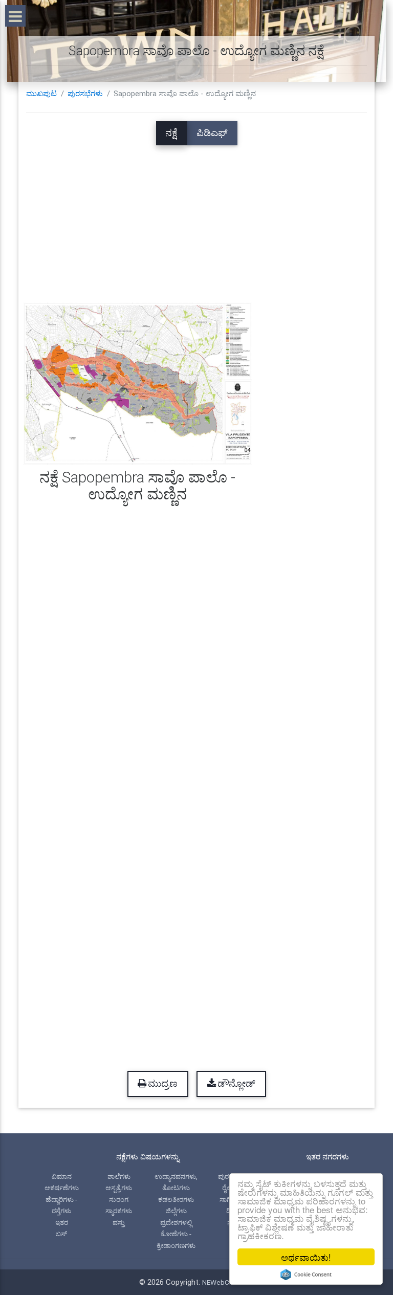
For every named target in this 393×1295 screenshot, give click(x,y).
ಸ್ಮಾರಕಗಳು (118, 1210)
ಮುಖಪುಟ (41, 93)
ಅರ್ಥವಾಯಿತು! (306, 1256)
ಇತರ (61, 1222)
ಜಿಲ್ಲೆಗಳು (176, 1210)
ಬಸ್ (61, 1234)
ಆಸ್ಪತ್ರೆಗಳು (118, 1187)
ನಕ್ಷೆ (171, 133)
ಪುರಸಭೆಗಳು (85, 93)
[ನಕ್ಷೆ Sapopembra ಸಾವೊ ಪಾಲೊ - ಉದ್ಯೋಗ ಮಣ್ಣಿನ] (137, 383)
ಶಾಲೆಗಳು (118, 1176)
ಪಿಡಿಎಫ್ (212, 133)
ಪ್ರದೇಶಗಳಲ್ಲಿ (176, 1222)
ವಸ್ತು (119, 1222)
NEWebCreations (228, 1282)
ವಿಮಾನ (62, 1176)
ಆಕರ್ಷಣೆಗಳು (62, 1187)
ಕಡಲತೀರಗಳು (176, 1199)
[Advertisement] (196, 217)
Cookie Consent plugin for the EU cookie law (306, 1274)
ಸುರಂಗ (118, 1199)
